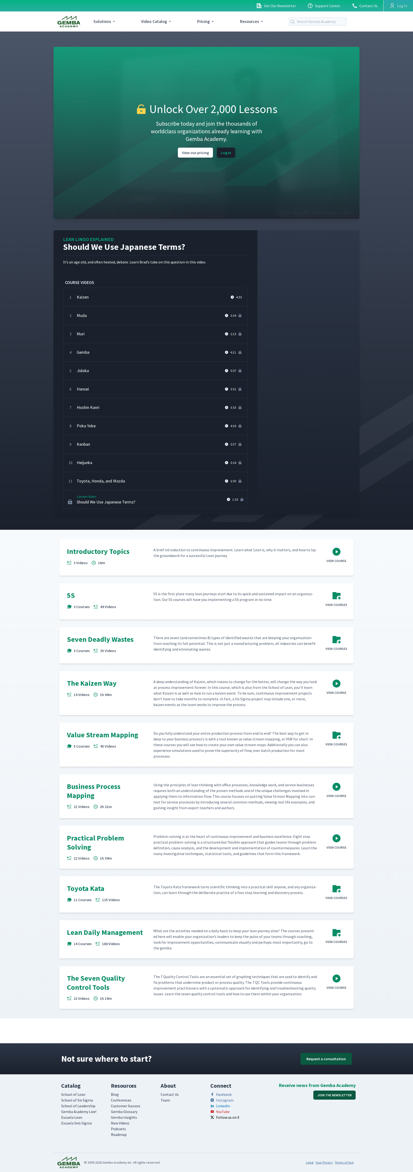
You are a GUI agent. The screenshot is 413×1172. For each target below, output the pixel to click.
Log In (226, 152)
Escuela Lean (71, 1117)
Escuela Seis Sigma (76, 1123)
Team (165, 1100)
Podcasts (118, 1128)
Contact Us (368, 5)
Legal (310, 1162)
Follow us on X (227, 1117)
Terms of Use (344, 1162)
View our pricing (195, 152)
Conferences (121, 1100)
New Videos (120, 1123)
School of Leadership (78, 1105)
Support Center (327, 5)
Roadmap (119, 1134)
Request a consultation (326, 1058)
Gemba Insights (124, 1117)
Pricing (203, 21)
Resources (249, 21)
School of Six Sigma (77, 1100)
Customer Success (125, 1105)
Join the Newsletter (334, 1095)
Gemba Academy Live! (78, 1111)
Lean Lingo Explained (88, 239)
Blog (115, 1094)
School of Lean (73, 1094)
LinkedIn (223, 1105)
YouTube (223, 1111)
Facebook (224, 1094)
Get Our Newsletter (280, 5)
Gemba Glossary (124, 1111)
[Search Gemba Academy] (293, 21)
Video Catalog (154, 21)
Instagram (225, 1100)
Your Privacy (324, 1162)
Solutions (102, 21)
